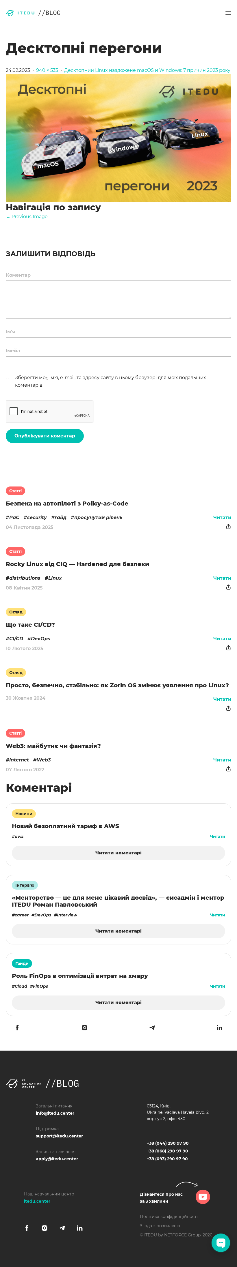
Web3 (44, 760)
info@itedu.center (55, 1113)
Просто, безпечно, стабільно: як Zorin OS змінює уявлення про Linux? (117, 685)
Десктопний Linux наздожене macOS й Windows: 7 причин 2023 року (147, 70)
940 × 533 (47, 70)
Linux (55, 578)
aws (19, 836)
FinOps (40, 986)
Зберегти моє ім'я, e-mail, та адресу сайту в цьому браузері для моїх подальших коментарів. (110, 381)
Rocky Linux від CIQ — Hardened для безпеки (77, 564)
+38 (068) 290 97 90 (167, 1151)
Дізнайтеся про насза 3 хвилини (161, 1198)
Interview (67, 915)
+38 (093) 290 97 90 (167, 1158)
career (22, 915)
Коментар (18, 275)
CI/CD (16, 638)
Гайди (22, 963)
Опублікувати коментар (44, 436)
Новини (23, 813)
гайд (60, 517)
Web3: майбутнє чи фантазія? (53, 745)
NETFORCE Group (182, 1235)
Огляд (16, 612)
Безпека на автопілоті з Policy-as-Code (67, 503)
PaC (14, 517)
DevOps (40, 638)
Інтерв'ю (24, 885)
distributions (24, 578)
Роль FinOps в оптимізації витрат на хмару (80, 975)
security (37, 517)
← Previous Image (27, 216)
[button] (228, 13)
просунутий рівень (98, 517)
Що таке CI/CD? (30, 624)
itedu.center (37, 1201)
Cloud (21, 986)
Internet (19, 760)
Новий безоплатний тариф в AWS (65, 826)
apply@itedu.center (57, 1158)
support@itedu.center (59, 1136)
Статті (15, 490)
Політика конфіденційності (169, 1216)
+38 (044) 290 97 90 (168, 1143)
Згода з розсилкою (160, 1225)
